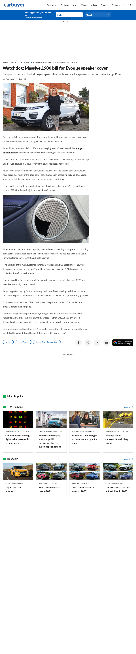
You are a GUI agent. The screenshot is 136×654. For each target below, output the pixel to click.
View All (127, 407)
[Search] (129, 5)
